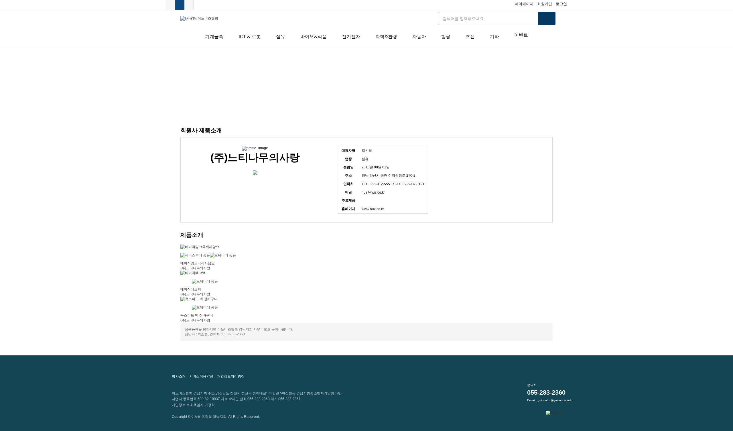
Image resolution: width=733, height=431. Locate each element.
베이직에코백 (190, 289)
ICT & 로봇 (250, 36)
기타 (494, 36)
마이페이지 (524, 4)
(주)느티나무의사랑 (195, 268)
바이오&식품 (313, 36)
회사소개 (179, 376)
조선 (470, 36)
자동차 (419, 36)
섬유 (280, 36)
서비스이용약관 (201, 376)
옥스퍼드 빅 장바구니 (196, 315)
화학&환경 (386, 36)
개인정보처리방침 (231, 376)
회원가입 (544, 4)
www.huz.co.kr (373, 209)
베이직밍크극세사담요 (197, 263)
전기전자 (351, 36)
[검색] (546, 18)
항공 (445, 36)
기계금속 (214, 36)
